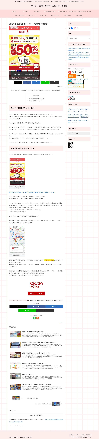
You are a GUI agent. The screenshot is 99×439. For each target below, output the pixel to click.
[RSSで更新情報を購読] (37, 318)
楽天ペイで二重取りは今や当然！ (37, 98)
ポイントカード (13, 300)
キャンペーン (33, 300)
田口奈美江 (84, 117)
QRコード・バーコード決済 (24, 300)
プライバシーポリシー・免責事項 (77, 434)
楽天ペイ (43, 300)
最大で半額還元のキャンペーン (36, 101)
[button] (54, 82)
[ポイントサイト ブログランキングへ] (71, 99)
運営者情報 (88, 434)
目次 (34, 95)
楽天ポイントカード (58, 300)
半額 (39, 300)
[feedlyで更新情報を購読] (34, 318)
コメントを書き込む (36, 415)
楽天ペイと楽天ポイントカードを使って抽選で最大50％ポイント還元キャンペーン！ (32, 192)
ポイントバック (50, 300)
